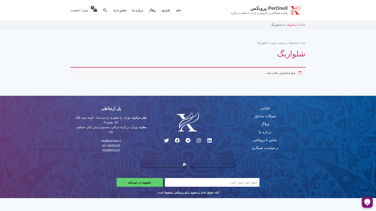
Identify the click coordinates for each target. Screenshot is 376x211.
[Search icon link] (105, 11)
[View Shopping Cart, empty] (95, 10)
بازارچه (165, 10)
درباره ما (137, 10)
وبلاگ (152, 10)
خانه (178, 10)
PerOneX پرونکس (269, 8)
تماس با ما (120, 10)
